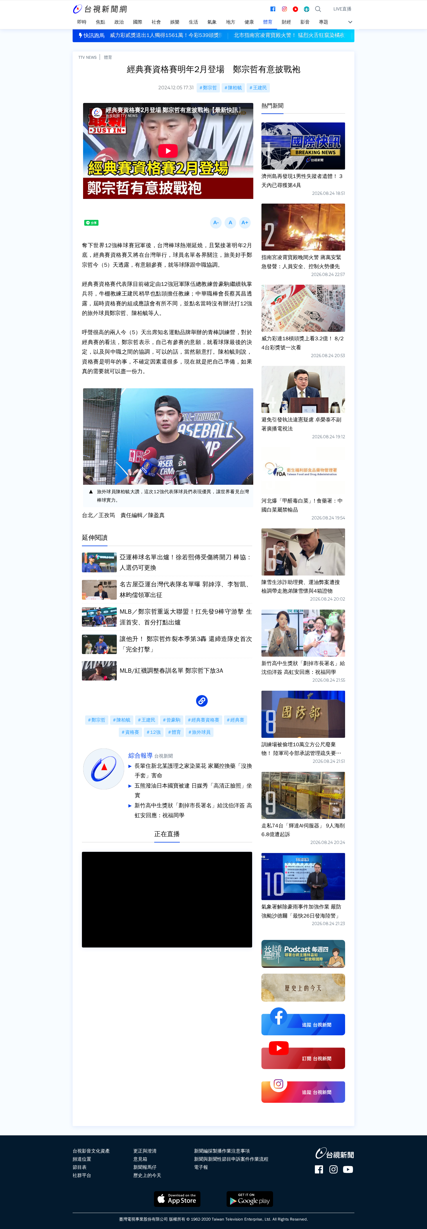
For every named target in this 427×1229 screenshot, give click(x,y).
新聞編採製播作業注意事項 (222, 1151)
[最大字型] (245, 223)
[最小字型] (216, 223)
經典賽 (237, 720)
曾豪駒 (173, 720)
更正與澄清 (145, 1151)
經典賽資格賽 (205, 720)
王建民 (260, 88)
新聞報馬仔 (145, 1167)
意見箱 (140, 1159)
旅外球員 (201, 732)
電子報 (201, 1167)
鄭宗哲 (210, 88)
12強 (155, 732)
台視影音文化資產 (91, 1151)
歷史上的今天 (147, 1175)
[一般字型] (230, 223)
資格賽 (132, 732)
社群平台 (82, 1175)
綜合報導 (140, 755)
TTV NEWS (87, 57)
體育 (108, 57)
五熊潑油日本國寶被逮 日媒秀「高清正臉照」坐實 (193, 790)
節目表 (80, 1167)
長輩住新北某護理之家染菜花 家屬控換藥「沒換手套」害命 (193, 771)
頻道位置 (82, 1159)
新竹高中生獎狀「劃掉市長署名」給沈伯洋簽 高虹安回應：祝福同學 (193, 810)
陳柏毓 (235, 88)
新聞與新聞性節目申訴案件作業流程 (231, 1159)
